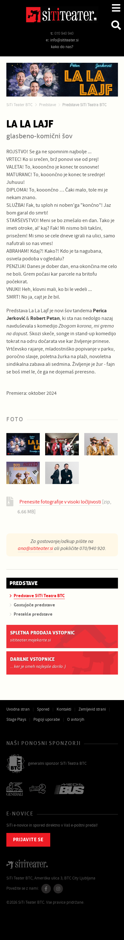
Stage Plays (16, 719)
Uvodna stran (18, 709)
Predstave (47, 104)
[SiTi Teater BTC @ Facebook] (46, 888)
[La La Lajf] (23, 444)
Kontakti (64, 709)
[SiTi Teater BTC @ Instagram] (58, 888)
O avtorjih (75, 719)
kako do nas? (62, 46)
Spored (43, 709)
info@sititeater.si (64, 40)
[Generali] (14, 789)
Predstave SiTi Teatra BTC (84, 104)
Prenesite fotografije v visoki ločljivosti (60, 502)
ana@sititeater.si (35, 548)
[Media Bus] (69, 789)
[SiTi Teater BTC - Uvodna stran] (62, 15)
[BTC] (15, 764)
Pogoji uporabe (46, 719)
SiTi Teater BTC (19, 104)
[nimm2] (38, 789)
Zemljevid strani (92, 709)
